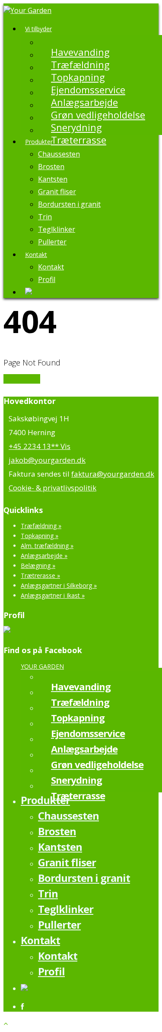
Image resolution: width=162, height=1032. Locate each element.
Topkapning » (39, 536)
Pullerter (52, 242)
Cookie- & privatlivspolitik (52, 488)
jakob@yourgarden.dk (47, 460)
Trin (45, 216)
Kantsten (52, 179)
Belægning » (38, 565)
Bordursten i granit (69, 204)
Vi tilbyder (38, 29)
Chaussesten (59, 154)
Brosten (51, 166)
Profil (46, 279)
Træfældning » (41, 526)
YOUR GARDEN (42, 666)
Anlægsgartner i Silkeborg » (59, 585)
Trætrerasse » (40, 575)
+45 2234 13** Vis (39, 446)
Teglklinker (56, 229)
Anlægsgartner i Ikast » (53, 595)
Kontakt (36, 254)
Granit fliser (57, 191)
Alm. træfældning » (47, 546)
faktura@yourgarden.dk (112, 474)
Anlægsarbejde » (44, 555)
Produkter (39, 142)
